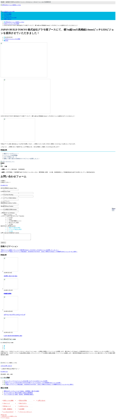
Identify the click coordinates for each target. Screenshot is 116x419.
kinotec (6, 40)
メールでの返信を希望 (15, 229)
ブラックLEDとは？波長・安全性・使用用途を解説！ (19, 394)
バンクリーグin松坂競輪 (10, 155)
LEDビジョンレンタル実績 (12, 39)
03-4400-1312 (4, 185)
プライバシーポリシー (24, 411)
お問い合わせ (7, 19)
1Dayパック (5, 403)
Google (11, 217)
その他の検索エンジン (15, 221)
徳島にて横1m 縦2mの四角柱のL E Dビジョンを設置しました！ (22, 158)
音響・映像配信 (6, 409)
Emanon (7, 417)
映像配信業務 (7, 293)
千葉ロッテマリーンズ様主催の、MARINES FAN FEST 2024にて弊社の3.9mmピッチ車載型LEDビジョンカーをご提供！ (39, 384)
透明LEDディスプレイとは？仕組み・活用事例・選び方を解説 (21, 391)
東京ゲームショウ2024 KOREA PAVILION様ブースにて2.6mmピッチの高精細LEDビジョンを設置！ (33, 382)
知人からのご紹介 (14, 222)
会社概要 (20, 409)
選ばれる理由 (22, 400)
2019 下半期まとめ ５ (10, 157)
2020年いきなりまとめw (10, 276)
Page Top (4, 414)
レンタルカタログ (7, 411)
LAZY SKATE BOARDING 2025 (13, 335)
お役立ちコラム (22, 406)
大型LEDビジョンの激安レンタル (9, 416)
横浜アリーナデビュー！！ (11, 153)
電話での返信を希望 (14, 227)
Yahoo (10, 219)
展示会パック (6, 406)
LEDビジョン (7, 12)
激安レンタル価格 (7, 400)
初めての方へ (22, 403)
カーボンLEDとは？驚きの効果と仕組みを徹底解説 (18, 392)
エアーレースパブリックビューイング (14, 314)
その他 (11, 224)
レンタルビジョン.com (10, 17)
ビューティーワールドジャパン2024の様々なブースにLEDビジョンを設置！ (26, 381)
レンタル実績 (7, 14)
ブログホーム (7, 16)
